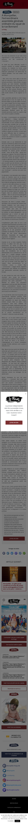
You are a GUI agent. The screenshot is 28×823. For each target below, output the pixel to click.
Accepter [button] (17, 821)
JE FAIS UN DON (14, 422)
